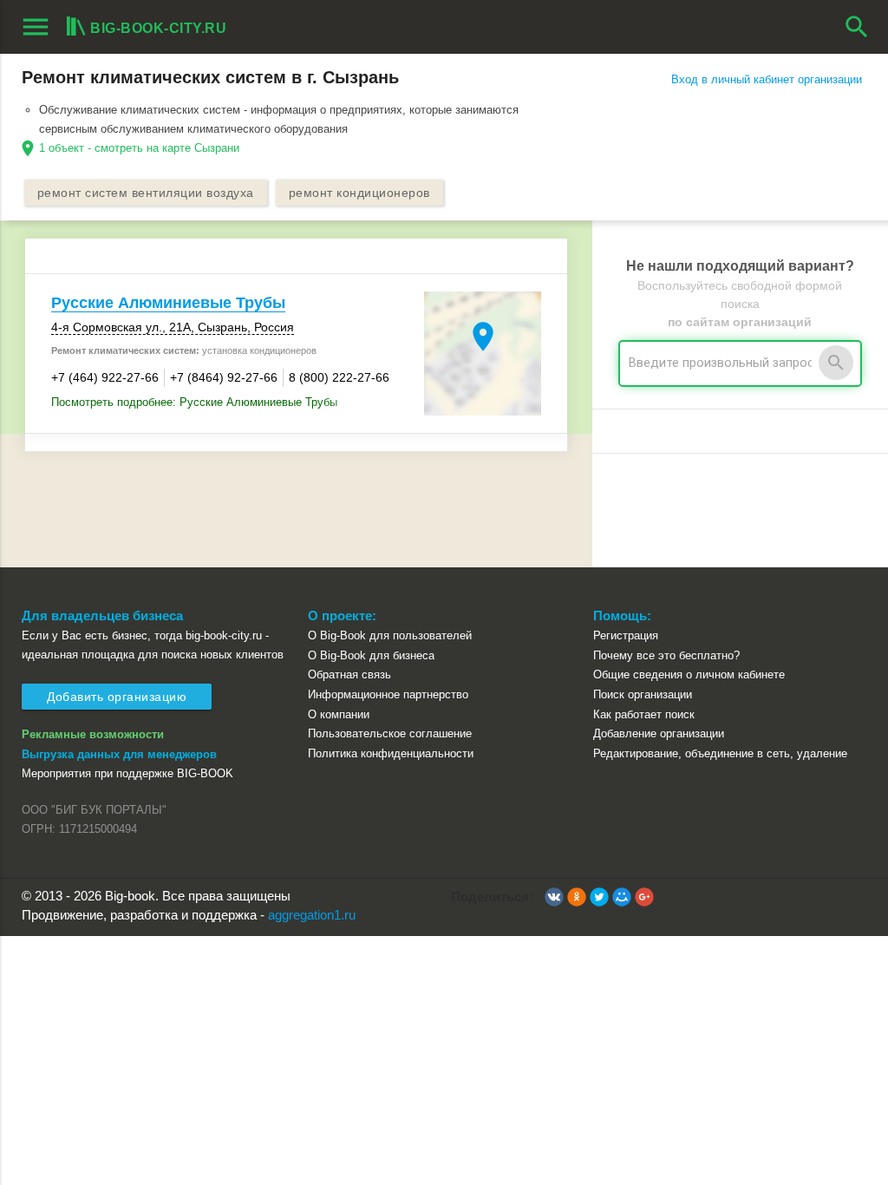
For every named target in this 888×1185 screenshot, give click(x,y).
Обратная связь (349, 674)
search (857, 27)
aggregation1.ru (312, 915)
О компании (338, 714)
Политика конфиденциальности (390, 753)
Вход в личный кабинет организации (766, 79)
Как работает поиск (644, 714)
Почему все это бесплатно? (666, 655)
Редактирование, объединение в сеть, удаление (720, 753)
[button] (554, 897)
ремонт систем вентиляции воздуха (145, 193)
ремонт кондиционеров (359, 193)
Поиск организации (642, 694)
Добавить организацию (116, 697)
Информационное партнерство (388, 694)
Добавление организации (658, 733)
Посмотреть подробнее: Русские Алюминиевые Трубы (194, 402)
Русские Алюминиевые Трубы (168, 302)
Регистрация (625, 635)
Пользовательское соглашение (390, 733)
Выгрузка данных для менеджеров (119, 754)
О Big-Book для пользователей (390, 635)
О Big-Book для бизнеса (371, 655)
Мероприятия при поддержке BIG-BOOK (127, 773)
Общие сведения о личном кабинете (689, 674)
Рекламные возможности (93, 734)
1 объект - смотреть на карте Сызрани (139, 147)
